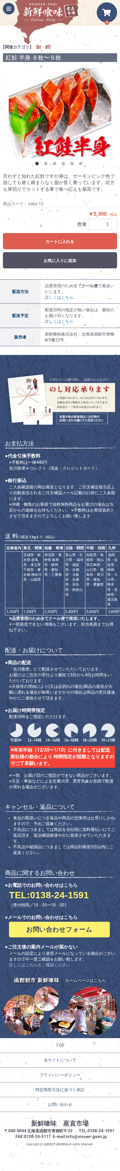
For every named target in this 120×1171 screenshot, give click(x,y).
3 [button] (56, 165)
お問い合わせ (60, 1104)
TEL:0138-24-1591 (49, 895)
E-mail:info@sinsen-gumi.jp (80, 1136)
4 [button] (64, 165)
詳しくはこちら (59, 297)
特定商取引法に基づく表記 (60, 1089)
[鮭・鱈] (43, 47)
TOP (60, 1045)
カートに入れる (60, 241)
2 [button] (47, 165)
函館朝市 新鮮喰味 (56, 1144)
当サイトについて (60, 1060)
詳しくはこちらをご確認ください (39, 965)
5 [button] (73, 165)
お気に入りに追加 (60, 260)
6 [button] (82, 165)
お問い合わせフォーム (59, 929)
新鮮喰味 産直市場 (60, 1123)
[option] (60, 112)
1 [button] (38, 165)
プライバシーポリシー (60, 1075)
